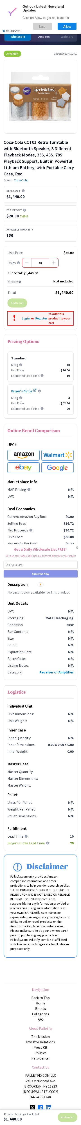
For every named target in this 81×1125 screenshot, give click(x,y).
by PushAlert (13, 30)
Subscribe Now (40, 573)
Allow (67, 26)
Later (43, 26)
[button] (40, 549)
